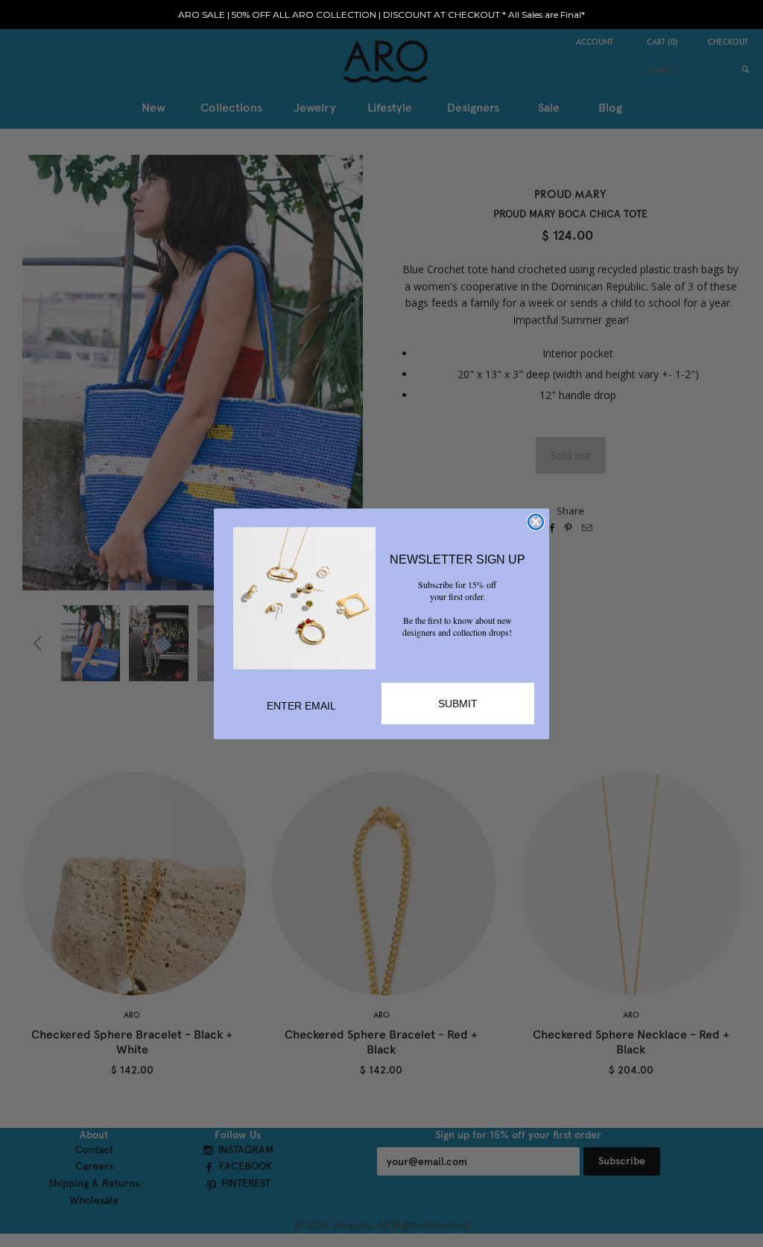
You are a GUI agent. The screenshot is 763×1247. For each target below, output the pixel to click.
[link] (304, 598)
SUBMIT (458, 703)
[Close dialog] (535, 521)
